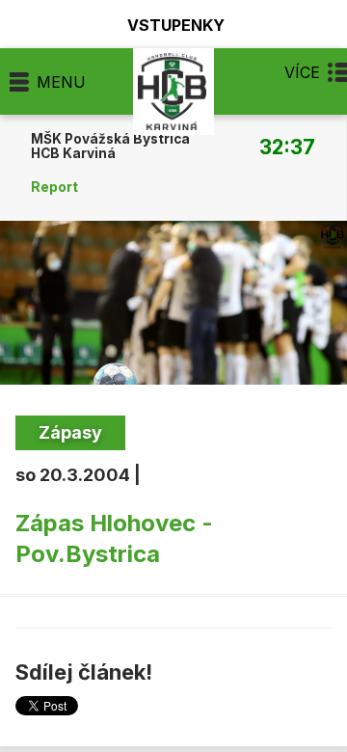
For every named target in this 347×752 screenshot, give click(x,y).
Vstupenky (176, 24)
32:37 (287, 146)
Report (54, 187)
